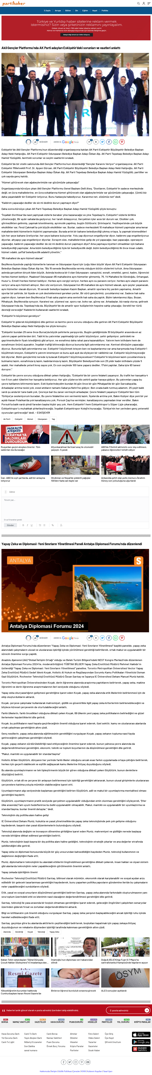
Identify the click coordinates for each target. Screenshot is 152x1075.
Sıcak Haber (94, 1050)
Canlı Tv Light (7, 1042)
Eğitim (85, 10)
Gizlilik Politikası (65, 1071)
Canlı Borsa (52, 1033)
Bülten (68, 10)
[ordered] (40, 525)
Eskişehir (19, 419)
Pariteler (107, 1021)
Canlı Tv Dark (30, 1033)
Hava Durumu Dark (10, 1033)
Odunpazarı (42, 419)
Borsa (4, 1021)
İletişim (54, 1071)
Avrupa (58, 10)
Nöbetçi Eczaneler (33, 1042)
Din (76, 10)
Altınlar (73, 1033)
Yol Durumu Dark (9, 1038)
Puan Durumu (76, 1021)
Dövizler (74, 1038)
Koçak (30, 932)
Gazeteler (40, 1021)
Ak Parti (6, 419)
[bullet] (44, 525)
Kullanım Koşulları (94, 1071)
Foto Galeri (93, 1033)
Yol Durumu (123, 1021)
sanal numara (30, 1050)
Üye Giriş (109, 1033)
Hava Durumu (57, 1021)
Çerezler (76, 1071)
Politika (105, 10)
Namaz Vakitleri (21, 1021)
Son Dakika (29, 1046)
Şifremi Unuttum (113, 1042)
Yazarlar (92, 1042)
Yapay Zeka (54, 932)
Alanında (7, 932)
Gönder (10, 525)
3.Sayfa (47, 10)
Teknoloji (41, 932)
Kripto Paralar (142, 1021)
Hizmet (30, 419)
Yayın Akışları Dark (33, 1038)
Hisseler (92, 1021)
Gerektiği (19, 932)
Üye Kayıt (109, 1038)
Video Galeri (94, 1038)
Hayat (94, 10)
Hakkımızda (45, 1071)
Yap (53, 419)
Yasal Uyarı (107, 1071)
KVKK (83, 1071)
